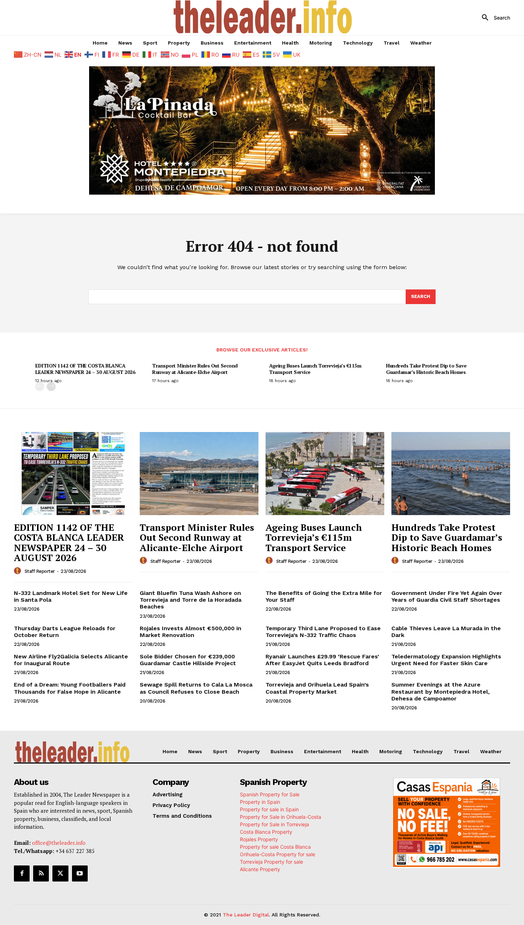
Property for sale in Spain (269, 809)
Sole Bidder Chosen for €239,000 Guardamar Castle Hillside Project (188, 660)
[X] (60, 873)
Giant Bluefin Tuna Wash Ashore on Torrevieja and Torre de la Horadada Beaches (190, 600)
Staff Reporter (40, 571)
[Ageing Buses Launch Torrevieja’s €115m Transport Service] (325, 473)
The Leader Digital (246, 915)
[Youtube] (80, 873)
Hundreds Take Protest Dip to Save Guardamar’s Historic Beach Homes (426, 368)
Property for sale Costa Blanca (275, 847)
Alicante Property (260, 869)
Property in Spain (260, 802)
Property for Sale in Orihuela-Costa (280, 817)
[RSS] (41, 873)
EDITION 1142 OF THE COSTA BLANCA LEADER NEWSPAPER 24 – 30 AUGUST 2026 (85, 368)
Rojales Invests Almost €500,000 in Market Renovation (190, 631)
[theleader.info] (263, 17)
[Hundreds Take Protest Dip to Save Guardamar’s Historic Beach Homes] (450, 473)
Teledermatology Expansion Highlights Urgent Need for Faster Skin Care (446, 660)
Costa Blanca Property (266, 832)
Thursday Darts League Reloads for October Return (64, 631)
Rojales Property (259, 839)
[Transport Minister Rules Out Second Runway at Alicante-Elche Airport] (199, 473)
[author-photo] (18, 571)
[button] (493, 17)
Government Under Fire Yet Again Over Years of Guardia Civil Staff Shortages (446, 596)
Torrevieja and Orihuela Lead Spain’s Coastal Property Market (317, 688)
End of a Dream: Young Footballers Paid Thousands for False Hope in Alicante (69, 688)
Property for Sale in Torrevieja (274, 824)
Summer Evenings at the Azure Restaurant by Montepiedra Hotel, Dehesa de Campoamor (440, 691)
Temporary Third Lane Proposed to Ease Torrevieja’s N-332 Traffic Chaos (323, 631)
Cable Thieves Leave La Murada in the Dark (446, 631)
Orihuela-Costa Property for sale (277, 854)
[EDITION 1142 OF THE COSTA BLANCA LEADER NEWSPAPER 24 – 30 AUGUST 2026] (73, 473)
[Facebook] (22, 873)
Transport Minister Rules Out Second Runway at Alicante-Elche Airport (195, 368)
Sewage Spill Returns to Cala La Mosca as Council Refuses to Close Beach (196, 688)
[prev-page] (39, 386)
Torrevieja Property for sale (271, 862)
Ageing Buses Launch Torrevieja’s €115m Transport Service (315, 368)
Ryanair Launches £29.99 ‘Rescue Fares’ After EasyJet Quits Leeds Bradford (322, 660)
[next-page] (51, 386)
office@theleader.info (59, 842)
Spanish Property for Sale (269, 794)
